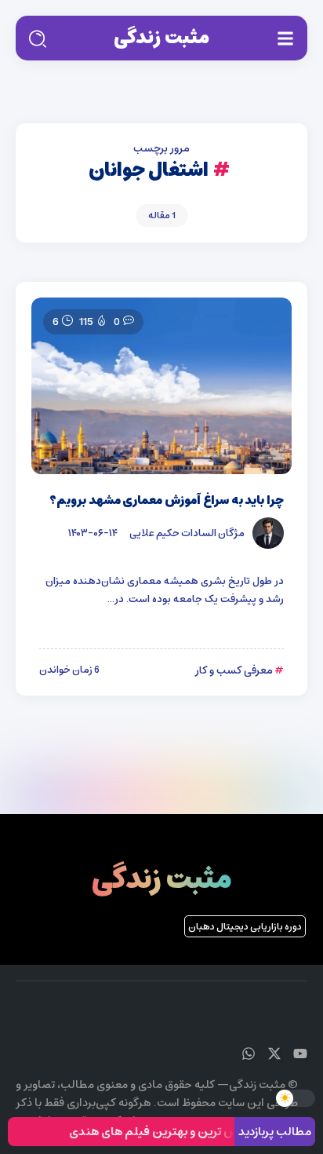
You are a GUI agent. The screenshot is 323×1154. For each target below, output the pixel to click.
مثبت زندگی (161, 37)
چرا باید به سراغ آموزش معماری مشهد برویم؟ (166, 500)
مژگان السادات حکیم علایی (187, 533)
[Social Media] (300, 1053)
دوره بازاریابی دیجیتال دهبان (245, 926)
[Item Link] (161, 386)
